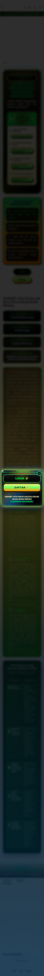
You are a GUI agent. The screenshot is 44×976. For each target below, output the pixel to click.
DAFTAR (19, 487)
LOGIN (19, 478)
